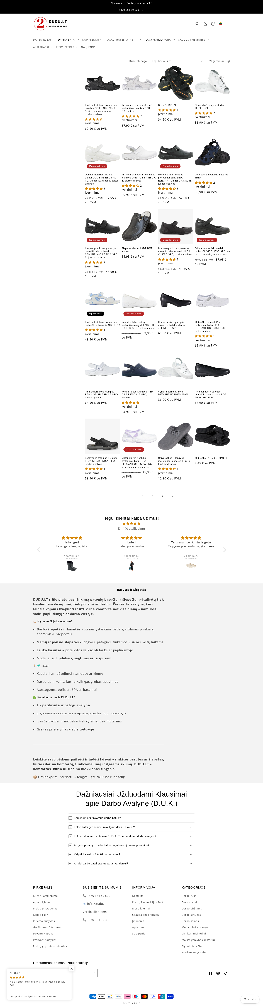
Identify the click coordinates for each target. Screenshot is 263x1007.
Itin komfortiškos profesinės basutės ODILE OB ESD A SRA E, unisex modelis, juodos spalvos (101, 110)
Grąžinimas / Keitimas (47, 927)
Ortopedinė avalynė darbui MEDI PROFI (210, 107)
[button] (43, 39)
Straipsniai (139, 933)
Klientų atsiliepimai (46, 895)
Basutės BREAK (167, 105)
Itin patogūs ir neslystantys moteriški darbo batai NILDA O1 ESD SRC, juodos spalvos (175, 251)
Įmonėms (138, 921)
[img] (131, 523)
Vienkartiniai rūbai (194, 933)
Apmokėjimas (41, 902)
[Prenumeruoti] (93, 973)
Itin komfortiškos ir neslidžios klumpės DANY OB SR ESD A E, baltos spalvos (139, 177)
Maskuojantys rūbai (194, 952)
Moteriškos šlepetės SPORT (211, 458)
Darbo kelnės (190, 921)
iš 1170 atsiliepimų (131, 529)
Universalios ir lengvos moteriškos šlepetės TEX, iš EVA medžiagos (174, 461)
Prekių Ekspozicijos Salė (147, 902)
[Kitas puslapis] (172, 496)
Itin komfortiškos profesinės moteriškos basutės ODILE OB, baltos (138, 108)
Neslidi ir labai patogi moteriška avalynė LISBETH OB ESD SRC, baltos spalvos (138, 325)
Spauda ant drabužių (146, 914)
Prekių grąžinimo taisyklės (50, 946)
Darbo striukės (191, 914)
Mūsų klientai (141, 908)
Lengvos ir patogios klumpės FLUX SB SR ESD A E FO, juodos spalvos (101, 461)
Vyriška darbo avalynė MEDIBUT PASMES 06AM (173, 393)
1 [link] (143, 496)
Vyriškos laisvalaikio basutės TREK (211, 176)
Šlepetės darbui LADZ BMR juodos (137, 250)
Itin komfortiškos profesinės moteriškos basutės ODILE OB (102, 324)
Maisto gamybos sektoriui (198, 940)
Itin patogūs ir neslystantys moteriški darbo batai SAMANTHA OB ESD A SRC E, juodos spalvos (101, 253)
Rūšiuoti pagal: (138, 61)
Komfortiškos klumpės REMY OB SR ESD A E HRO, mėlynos (138, 394)
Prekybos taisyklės (45, 940)
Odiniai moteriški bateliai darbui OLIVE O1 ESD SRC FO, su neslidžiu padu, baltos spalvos (101, 179)
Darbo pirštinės (192, 908)
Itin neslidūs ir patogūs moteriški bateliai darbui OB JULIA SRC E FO (211, 394)
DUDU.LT (136, 1003)
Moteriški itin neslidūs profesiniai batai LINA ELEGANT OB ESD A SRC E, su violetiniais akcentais (138, 462)
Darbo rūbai (190, 895)
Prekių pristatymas (45, 908)
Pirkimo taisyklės (44, 921)
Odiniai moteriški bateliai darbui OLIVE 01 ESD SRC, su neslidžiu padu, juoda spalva (212, 251)
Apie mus (138, 927)
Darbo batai (189, 902)
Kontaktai (138, 895)
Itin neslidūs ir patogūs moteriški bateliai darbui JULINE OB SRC (171, 325)
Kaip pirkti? (40, 914)
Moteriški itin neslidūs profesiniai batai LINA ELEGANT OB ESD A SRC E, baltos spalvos (211, 327)
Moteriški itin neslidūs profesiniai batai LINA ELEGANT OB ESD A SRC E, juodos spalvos (175, 179)
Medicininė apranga (195, 927)
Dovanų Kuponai (43, 933)
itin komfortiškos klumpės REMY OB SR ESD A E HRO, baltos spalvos (102, 394)
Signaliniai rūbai (192, 946)
